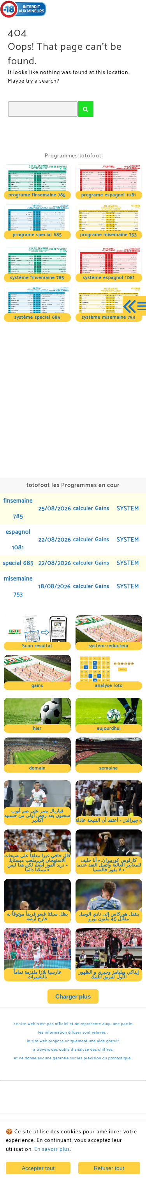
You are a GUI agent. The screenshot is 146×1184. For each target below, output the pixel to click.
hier (37, 728)
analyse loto (109, 685)
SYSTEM (128, 508)
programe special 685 (37, 234)
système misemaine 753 (108, 317)
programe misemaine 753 (108, 234)
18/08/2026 (55, 586)
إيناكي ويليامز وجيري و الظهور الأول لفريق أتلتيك (109, 975)
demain (37, 768)
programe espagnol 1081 (108, 195)
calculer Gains (91, 508)
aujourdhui (109, 728)
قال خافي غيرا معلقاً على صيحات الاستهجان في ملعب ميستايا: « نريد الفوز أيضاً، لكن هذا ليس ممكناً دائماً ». (37, 862)
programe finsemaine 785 (37, 195)
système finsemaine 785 (37, 277)
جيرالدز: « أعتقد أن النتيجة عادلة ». (109, 820)
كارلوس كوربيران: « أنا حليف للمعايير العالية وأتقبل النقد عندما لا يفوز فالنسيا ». (108, 865)
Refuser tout (109, 1168)
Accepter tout (38, 1168)
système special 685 (37, 317)
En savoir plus (52, 1149)
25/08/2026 (55, 508)
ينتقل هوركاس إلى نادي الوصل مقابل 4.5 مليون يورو (109, 916)
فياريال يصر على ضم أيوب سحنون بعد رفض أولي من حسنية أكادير (37, 815)
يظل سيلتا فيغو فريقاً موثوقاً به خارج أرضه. (37, 916)
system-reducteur (109, 645)
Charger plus (73, 996)
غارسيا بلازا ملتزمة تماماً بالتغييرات (37, 975)
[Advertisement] (73, 399)
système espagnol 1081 (109, 277)
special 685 (18, 563)
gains (37, 685)
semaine (108, 768)
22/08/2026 (55, 540)
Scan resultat (37, 645)
